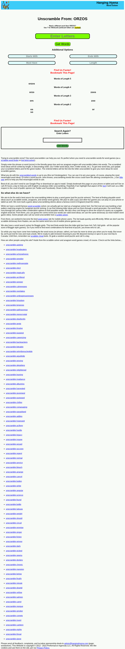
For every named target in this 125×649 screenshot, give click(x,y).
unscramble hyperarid (15, 421)
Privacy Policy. (43, 648)
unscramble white (13, 486)
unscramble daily (13, 546)
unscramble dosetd (14, 588)
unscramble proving (14, 361)
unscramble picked (14, 551)
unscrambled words (28, 175)
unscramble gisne (13, 639)
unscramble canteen (14, 625)
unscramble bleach (14, 467)
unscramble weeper (14, 282)
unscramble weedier (14, 259)
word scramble (34, 206)
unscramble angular (14, 490)
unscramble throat (13, 634)
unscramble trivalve (14, 328)
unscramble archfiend (15, 277)
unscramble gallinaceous (17, 310)
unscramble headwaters (16, 249)
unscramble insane (14, 439)
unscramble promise (14, 528)
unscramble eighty (14, 630)
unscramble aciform (14, 426)
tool (104, 186)
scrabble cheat (37, 236)
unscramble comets (14, 616)
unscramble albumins (15, 384)
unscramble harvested (15, 388)
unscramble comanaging (16, 407)
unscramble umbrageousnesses (20, 296)
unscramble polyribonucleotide (19, 351)
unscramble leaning (14, 375)
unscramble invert (13, 620)
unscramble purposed (15, 398)
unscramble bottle (13, 504)
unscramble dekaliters (15, 365)
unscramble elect (13, 268)
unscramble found (13, 500)
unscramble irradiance (15, 379)
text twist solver (27, 160)
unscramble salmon (14, 597)
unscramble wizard (14, 444)
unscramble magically (15, 273)
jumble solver (62, 215)
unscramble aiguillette (15, 356)
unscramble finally (14, 579)
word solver (43, 219)
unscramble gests (13, 324)
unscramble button (14, 481)
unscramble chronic (14, 565)
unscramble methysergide (17, 263)
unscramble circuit (14, 523)
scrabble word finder (10, 160)
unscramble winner (14, 541)
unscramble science (14, 495)
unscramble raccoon (14, 449)
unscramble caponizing (16, 338)
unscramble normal (14, 458)
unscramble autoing (14, 245)
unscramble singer (14, 532)
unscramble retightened (16, 370)
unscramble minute (14, 583)
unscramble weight (14, 514)
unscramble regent (14, 453)
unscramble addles (14, 416)
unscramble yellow (14, 592)
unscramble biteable (14, 347)
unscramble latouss (14, 509)
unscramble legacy (14, 435)
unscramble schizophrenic (17, 254)
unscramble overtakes (15, 291)
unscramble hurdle (14, 430)
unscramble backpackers (16, 342)
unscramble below (14, 574)
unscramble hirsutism (15, 300)
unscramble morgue (14, 606)
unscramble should (14, 518)
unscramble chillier (14, 402)
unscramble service (14, 463)
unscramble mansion (15, 569)
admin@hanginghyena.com (76, 643)
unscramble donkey (14, 560)
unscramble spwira (14, 555)
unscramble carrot (13, 602)
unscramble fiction (14, 537)
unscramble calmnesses (16, 287)
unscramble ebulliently (15, 319)
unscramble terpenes (15, 305)
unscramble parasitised (16, 412)
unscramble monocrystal (16, 314)
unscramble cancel (14, 477)
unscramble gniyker (14, 611)
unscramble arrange (14, 472)
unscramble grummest (15, 393)
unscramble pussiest (15, 333)
